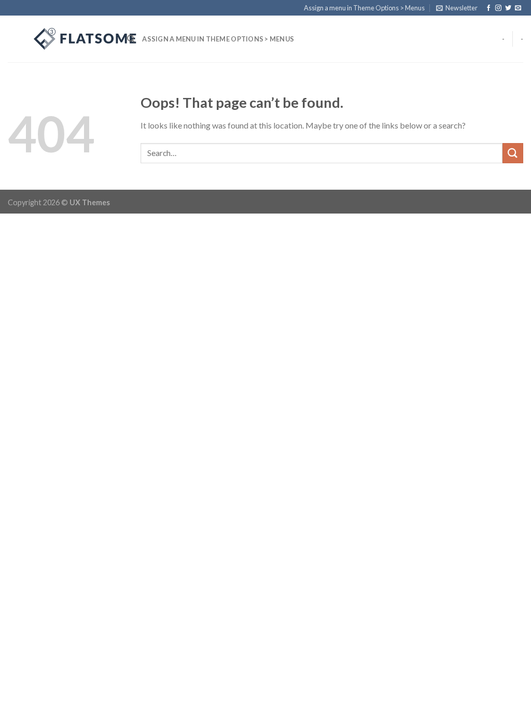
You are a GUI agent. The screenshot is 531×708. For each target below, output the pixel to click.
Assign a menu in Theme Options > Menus (364, 8)
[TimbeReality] (59, 39)
